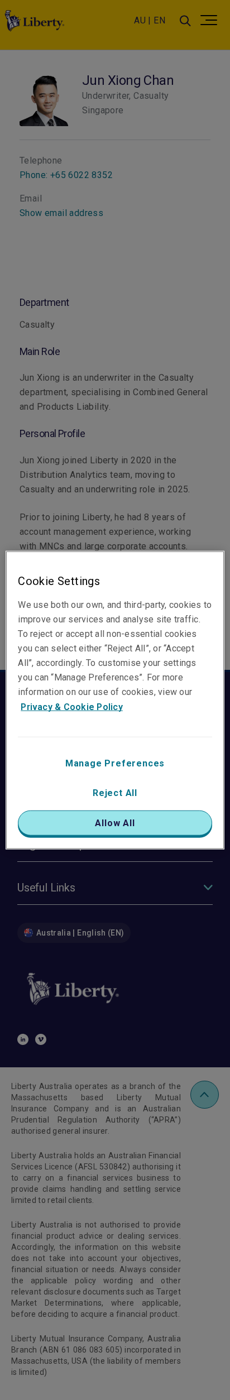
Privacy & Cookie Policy (72, 706)
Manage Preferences (115, 762)
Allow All (115, 822)
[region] (115, 700)
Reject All (115, 792)
